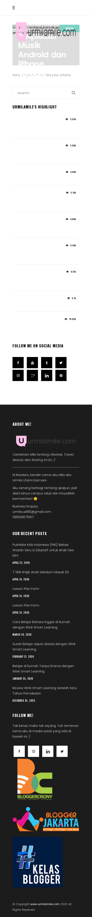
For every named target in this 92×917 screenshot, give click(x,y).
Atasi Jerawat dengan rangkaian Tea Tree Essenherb (46, 229)
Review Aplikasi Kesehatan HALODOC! (39, 255)
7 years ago (21, 320)
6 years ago (21, 221)
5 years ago (21, 121)
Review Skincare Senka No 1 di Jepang (42, 329)
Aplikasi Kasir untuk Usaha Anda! (46, 305)
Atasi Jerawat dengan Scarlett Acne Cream (43, 129)
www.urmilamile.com (45, 904)
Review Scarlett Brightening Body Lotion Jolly (45, 155)
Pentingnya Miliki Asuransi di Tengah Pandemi (41, 282)
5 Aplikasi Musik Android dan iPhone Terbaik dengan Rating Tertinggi (42, 68)
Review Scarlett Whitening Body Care (44, 203)
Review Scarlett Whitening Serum (45, 179)
